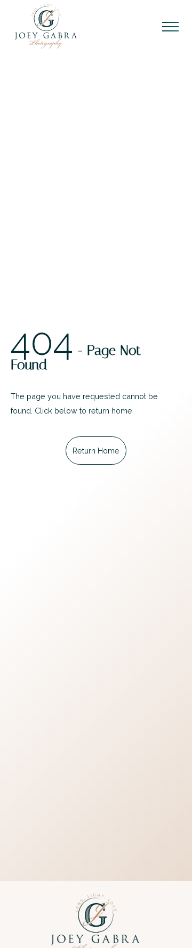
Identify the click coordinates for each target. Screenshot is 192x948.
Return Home (96, 450)
